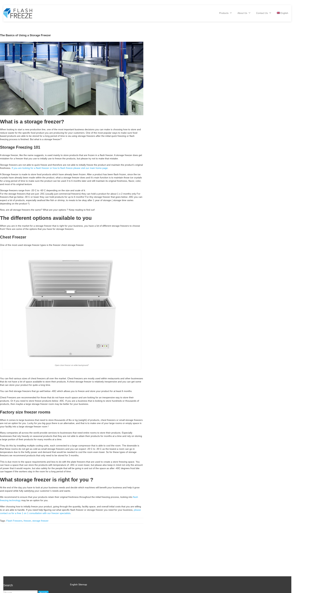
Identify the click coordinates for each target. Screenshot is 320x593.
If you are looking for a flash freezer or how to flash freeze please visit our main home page (60, 168)
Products (223, 13)
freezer (27, 520)
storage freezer (40, 520)
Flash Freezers (14, 520)
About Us (242, 13)
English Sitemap (78, 584)
